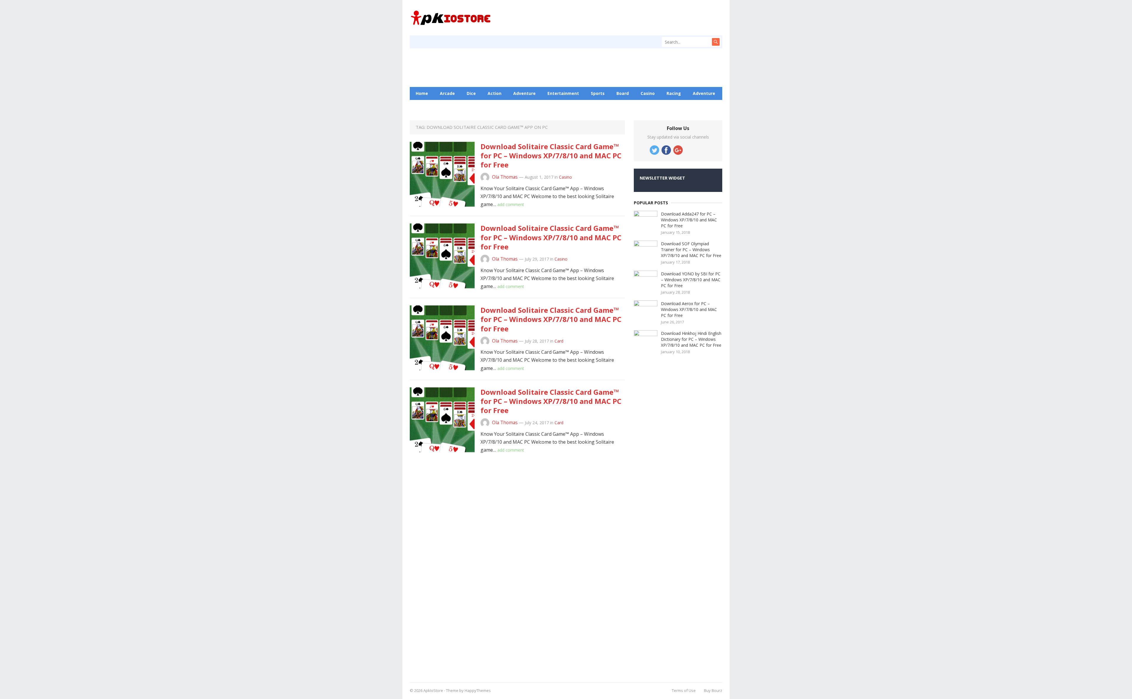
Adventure (524, 93)
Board (622, 93)
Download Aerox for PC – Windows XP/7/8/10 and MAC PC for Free (689, 309)
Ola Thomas (505, 177)
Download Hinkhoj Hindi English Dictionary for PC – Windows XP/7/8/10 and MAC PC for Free (691, 339)
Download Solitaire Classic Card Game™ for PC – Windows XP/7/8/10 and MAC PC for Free (551, 156)
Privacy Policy (524, 106)
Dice (471, 93)
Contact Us (486, 106)
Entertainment (563, 93)
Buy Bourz (713, 690)
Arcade (447, 93)
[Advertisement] (678, 516)
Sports (598, 93)
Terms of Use (684, 690)
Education (452, 106)
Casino (648, 93)
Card (559, 341)
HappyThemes (478, 690)
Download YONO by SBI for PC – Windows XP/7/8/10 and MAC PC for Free (690, 279)
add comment (510, 204)
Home (422, 93)
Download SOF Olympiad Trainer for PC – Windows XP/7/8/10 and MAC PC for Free (691, 249)
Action (494, 93)
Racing (674, 93)
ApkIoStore (433, 690)
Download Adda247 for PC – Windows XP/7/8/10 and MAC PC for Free (689, 219)
